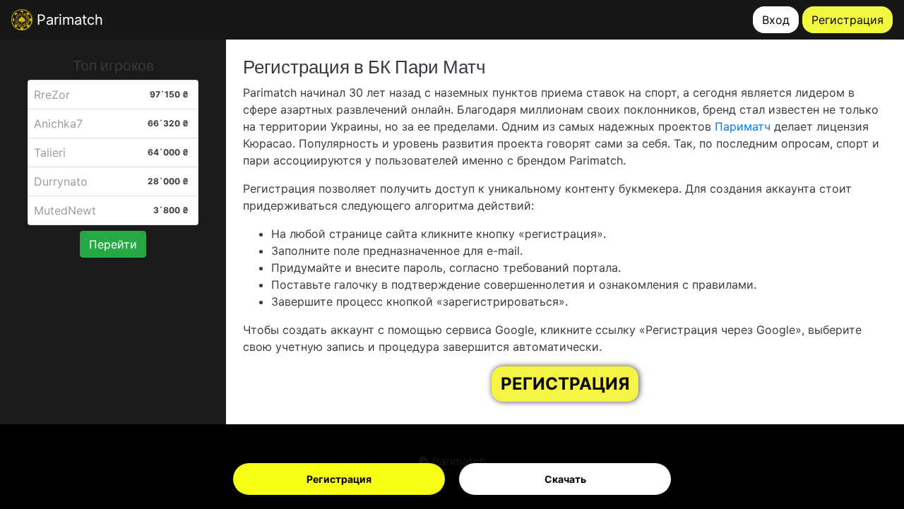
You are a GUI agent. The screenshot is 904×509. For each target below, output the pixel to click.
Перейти (113, 244)
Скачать (565, 479)
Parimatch (67, 19)
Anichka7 (58, 123)
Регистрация (339, 479)
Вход (776, 20)
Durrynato (61, 181)
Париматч (743, 126)
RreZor (52, 95)
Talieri (50, 152)
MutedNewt (65, 210)
